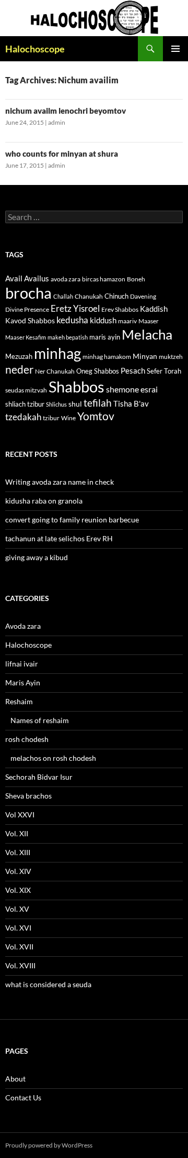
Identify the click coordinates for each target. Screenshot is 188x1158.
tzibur (51, 417)
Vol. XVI (18, 927)
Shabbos (76, 386)
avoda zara (65, 279)
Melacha (147, 334)
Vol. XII (16, 833)
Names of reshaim (39, 720)
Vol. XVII (19, 946)
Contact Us (23, 1097)
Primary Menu (175, 48)
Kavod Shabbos (30, 320)
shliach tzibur (24, 404)
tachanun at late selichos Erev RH (59, 538)
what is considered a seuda (48, 984)
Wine (68, 417)
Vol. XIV (18, 871)
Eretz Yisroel (75, 308)
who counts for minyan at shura (61, 153)
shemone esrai (132, 389)
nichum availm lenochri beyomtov (65, 110)
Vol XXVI (19, 814)
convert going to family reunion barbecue (72, 519)
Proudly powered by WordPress (48, 1145)
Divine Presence (27, 309)
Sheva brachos (28, 795)
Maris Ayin (22, 682)
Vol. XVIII (20, 965)
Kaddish (154, 308)
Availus (36, 278)
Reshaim (19, 701)
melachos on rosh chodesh (53, 757)
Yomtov (95, 416)
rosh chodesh (27, 739)
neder (19, 369)
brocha (28, 293)
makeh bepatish (68, 337)
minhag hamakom (107, 356)
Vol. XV (17, 908)
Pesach (133, 370)
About (15, 1078)
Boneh (136, 279)
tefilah (98, 403)
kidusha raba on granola (44, 500)
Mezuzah (18, 356)
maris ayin (104, 337)
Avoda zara (23, 625)
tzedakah (23, 416)
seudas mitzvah (26, 390)
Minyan (145, 356)
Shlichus (56, 404)
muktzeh (171, 356)
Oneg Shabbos (97, 371)
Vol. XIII (17, 852)
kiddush (103, 320)
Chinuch (116, 296)
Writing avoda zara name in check (59, 481)
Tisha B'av (131, 403)
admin (56, 122)
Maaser (148, 321)
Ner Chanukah (55, 371)
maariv (127, 321)
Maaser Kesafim (25, 337)
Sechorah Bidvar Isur (39, 776)
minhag (57, 353)
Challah (63, 296)
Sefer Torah (164, 371)
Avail (13, 278)
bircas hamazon (103, 279)
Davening (143, 296)
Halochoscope (35, 48)
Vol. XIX (18, 890)
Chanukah (89, 296)
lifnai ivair (21, 663)
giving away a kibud (36, 557)
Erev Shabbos (119, 309)
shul (75, 403)
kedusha (72, 319)
